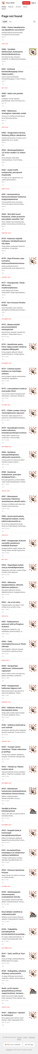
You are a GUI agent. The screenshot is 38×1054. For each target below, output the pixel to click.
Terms (25, 1037)
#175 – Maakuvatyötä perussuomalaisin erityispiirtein (11, 326)
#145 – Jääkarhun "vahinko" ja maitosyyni (13, 1014)
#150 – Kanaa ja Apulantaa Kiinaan (13, 871)
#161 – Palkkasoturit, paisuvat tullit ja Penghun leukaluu (13, 624)
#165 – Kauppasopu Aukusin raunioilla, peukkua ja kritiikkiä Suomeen (14, 543)
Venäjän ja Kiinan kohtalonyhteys (9, 809)
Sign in (34, 3)
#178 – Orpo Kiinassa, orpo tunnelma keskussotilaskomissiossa (13, 260)
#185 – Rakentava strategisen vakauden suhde (14, 112)
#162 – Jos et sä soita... (11, 602)
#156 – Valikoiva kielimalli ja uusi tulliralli (13, 726)
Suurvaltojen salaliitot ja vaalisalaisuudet (12, 913)
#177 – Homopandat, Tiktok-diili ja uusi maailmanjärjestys (13, 285)
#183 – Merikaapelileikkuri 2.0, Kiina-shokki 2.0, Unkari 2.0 (13, 152)
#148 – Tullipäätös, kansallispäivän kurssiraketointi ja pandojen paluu (14, 931)
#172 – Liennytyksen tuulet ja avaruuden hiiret (14, 390)
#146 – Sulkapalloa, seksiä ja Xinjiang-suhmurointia (14, 972)
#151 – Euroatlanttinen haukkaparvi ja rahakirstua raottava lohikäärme (13, 852)
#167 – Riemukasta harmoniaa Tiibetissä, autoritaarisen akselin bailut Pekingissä (14, 499)
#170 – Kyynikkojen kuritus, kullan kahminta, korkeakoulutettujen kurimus (14, 430)
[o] (32, 811)
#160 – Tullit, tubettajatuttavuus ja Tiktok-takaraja (14, 643)
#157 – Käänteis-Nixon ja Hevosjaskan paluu (12, 709)
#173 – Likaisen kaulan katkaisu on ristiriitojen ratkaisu (11, 371)
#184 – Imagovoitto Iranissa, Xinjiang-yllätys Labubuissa (14, 134)
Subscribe (26, 3)
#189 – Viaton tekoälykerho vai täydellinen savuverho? (13, 28)
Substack (9, 1050)
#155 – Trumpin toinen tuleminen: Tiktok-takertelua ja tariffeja (14, 749)
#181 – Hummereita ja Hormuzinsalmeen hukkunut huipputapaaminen (14, 196)
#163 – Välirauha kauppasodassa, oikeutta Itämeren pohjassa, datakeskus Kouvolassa (12, 585)
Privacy (19, 1037)
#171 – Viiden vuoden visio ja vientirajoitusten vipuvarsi (14, 411)
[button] (3, 7)
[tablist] (7, 22)
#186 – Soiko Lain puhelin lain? (12, 94)
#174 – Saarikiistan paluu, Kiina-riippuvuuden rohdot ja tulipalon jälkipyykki (14, 346)
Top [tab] (10, 22)
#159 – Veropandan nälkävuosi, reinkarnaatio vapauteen (12, 668)
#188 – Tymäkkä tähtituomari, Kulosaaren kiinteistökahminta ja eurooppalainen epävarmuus (14, 51)
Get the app (29, 1044)
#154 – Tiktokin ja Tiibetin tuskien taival (13, 768)
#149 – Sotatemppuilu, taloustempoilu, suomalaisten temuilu (11, 894)
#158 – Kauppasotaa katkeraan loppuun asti (11, 687)
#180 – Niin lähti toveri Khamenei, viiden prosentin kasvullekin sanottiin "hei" (13, 216)
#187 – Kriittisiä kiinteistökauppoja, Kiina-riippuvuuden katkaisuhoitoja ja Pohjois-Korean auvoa (13, 71)
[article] (19, 33)
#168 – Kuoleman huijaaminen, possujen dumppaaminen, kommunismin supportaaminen (11, 474)
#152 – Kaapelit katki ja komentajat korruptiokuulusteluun (11, 832)
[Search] (34, 22)
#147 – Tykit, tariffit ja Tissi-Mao (13, 955)
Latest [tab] (5, 22)
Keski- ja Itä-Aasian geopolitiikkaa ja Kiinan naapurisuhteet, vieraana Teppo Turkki (12, 990)
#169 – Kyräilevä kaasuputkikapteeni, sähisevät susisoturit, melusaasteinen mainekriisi (13, 454)
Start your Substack (14, 1044)
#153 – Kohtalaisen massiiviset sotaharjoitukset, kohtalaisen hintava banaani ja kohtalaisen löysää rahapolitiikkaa (14, 791)
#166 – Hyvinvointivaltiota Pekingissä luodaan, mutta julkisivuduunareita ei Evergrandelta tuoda (13, 518)
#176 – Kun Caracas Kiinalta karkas (13, 304)
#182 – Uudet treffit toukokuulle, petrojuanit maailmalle (12, 172)
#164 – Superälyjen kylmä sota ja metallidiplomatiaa (13, 566)
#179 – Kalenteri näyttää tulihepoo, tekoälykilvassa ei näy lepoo (14, 241)
